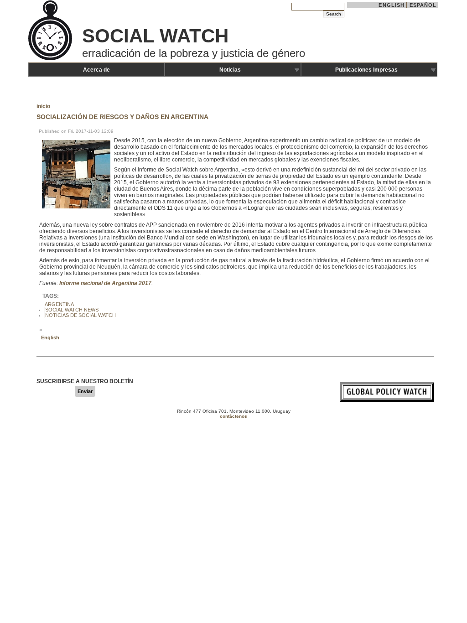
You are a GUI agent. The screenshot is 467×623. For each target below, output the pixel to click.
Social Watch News (72, 309)
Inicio (43, 106)
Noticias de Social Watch (80, 315)
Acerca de (96, 70)
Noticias (230, 70)
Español (423, 5)
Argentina (59, 304)
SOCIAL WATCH (155, 36)
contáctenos (233, 416)
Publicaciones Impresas (366, 70)
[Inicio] (51, 59)
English (392, 5)
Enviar (85, 391)
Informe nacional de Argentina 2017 (105, 283)
